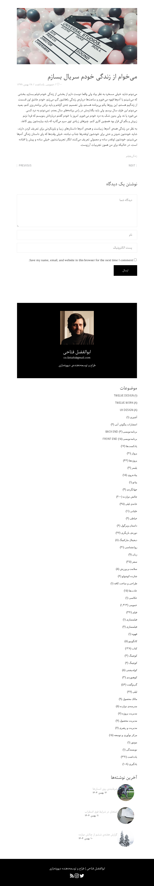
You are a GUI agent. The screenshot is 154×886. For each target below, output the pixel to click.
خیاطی (133, 518)
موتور (134, 742)
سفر (134, 562)
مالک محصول (130, 699)
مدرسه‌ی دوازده (128, 706)
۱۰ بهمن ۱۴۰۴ (86, 838)
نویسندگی (131, 749)
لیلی (135, 692)
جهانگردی (132, 489)
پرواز (134, 453)
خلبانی (133, 511)
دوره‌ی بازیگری (129, 533)
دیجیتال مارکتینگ (128, 540)
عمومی (50, 84)
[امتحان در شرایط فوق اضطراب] (125, 815)
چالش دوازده (130, 497)
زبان (134, 554)
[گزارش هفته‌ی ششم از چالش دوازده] (125, 838)
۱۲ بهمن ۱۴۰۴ (100, 793)
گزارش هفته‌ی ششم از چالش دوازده (98, 834)
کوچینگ (133, 656)
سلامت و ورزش (128, 569)
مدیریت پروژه (129, 713)
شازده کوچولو (129, 576)
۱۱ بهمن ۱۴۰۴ (91, 816)
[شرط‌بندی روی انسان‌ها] (125, 792)
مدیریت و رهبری (128, 728)
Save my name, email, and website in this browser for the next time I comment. (81, 260)
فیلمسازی (131, 619)
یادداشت (40, 84)
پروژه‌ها (133, 460)
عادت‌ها (133, 591)
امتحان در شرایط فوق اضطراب (101, 812)
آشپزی (133, 417)
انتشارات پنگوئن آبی (126, 424)
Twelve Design (124, 395)
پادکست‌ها (131, 446)
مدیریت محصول (128, 721)
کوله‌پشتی (131, 670)
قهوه (134, 634)
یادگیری (133, 764)
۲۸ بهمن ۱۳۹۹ (24, 84)
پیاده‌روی (132, 475)
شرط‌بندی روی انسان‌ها (105, 789)
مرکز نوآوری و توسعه (125, 735)
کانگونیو (133, 641)
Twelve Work (124, 403)
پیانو (135, 482)
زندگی (134, 156)
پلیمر (134, 468)
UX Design (126, 410)
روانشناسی (131, 547)
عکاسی (133, 598)
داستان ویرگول (129, 525)
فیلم (128, 156)
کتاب (134, 648)
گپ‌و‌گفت (132, 684)
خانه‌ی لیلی (131, 504)
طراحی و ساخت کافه (125, 583)
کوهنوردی (132, 677)
